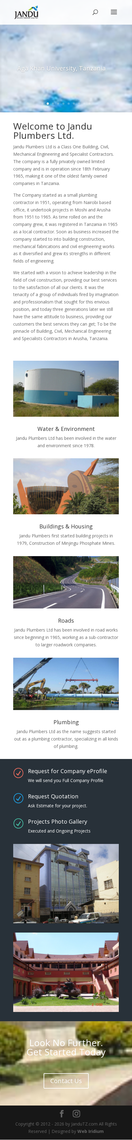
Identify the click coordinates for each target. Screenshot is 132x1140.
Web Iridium (90, 1131)
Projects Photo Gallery (57, 821)
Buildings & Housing (66, 526)
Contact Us (66, 1081)
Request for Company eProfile (67, 771)
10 (89, 103)
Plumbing (66, 722)
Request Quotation (53, 796)
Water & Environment (66, 428)
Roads (66, 620)
